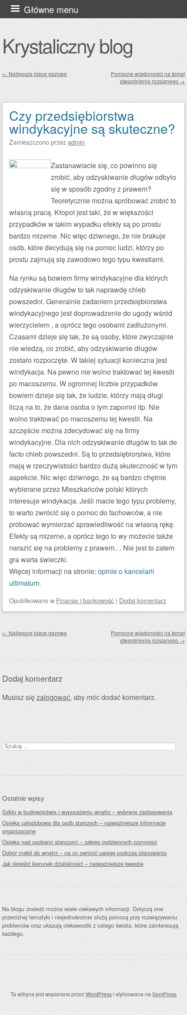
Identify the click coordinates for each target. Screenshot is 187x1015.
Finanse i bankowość (85, 600)
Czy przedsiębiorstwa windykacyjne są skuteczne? (92, 122)
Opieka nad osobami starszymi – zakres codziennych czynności (79, 842)
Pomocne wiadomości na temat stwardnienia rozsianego (148, 77)
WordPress (99, 994)
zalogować (53, 697)
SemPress (164, 994)
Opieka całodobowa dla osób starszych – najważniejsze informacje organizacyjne (84, 827)
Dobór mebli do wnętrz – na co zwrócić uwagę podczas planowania (84, 853)
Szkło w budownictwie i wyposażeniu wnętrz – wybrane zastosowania (87, 812)
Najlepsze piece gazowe (34, 73)
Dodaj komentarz (142, 600)
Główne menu (51, 9)
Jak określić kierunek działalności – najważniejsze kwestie (73, 863)
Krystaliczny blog (67, 45)
